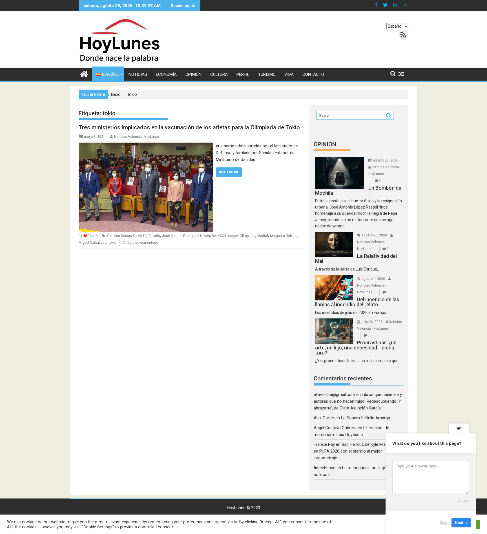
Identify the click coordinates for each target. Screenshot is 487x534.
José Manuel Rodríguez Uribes (186, 236)
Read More (229, 172)
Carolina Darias (119, 236)
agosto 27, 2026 (385, 160)
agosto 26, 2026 (374, 235)
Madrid (262, 236)
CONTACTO (313, 74)
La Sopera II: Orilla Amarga (365, 417)
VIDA (289, 74)
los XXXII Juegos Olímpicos (233, 236)
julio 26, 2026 (372, 322)
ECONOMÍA (166, 74)
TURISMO (267, 74)
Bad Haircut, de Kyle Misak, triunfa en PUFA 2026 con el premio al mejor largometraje (359, 451)
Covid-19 (140, 236)
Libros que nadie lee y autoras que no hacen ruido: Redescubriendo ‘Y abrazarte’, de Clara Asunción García (358, 401)
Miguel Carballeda (93, 243)
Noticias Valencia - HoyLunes (137, 137)
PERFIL (242, 74)
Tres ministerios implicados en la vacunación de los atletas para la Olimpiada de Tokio (189, 127)
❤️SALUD (90, 236)
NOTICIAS (138, 74)
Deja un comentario (142, 243)
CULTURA (219, 74)
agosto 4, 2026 (373, 279)
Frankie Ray (324, 444)
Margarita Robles (283, 236)
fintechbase (324, 467)
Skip (443, 522)
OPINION (325, 144)
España (154, 236)
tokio (112, 243)
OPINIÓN (193, 74)
